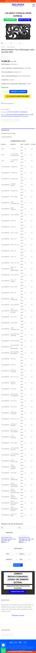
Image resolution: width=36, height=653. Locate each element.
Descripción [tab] (5, 130)
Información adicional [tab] (8, 133)
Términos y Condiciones (10, 648)
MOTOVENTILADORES (13, 112)
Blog (10, 645)
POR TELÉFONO (25, 19)
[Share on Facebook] (5, 120)
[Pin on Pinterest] (14, 120)
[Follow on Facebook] (2, 635)
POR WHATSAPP (10, 19)
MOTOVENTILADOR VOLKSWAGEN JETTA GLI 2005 (14, 116)
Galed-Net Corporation (26, 648)
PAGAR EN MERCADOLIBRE (19, 96)
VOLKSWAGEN (11, 47)
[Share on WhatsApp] (2, 120)
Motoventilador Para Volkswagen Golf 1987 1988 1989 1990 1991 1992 (26, 539)
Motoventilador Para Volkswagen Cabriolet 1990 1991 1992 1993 (8, 539)
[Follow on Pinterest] (11, 635)
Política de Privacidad (8, 647)
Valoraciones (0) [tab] (6, 137)
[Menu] (2, 5)
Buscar (17, 565)
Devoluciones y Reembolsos (25, 647)
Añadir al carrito (18, 91)
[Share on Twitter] (8, 120)
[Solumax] (18, 5)
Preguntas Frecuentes (20, 645)
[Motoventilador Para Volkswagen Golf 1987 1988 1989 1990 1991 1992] (27, 531)
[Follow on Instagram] (5, 635)
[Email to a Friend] (11, 120)
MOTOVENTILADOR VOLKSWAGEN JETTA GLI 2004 (20, 114)
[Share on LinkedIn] (17, 120)
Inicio (3, 47)
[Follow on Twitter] (8, 635)
